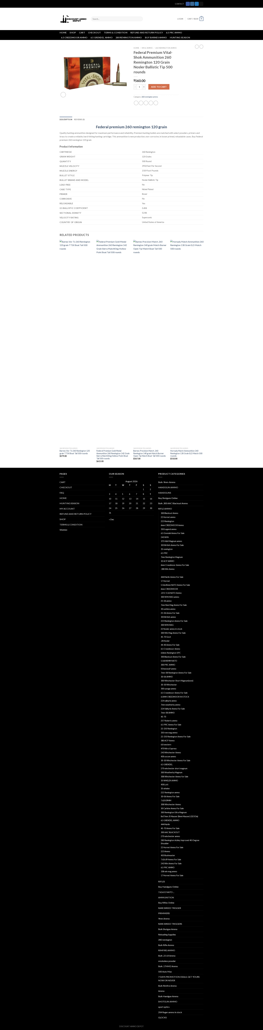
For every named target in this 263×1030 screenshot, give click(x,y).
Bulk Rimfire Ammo (167, 985)
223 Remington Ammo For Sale (174, 621)
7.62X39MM (166, 800)
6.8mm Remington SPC (171, 653)
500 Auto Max (165, 971)
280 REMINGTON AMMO (129, 37)
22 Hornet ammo (168, 517)
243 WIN (165, 537)
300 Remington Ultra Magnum (174, 812)
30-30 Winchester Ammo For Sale (175, 760)
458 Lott (164, 784)
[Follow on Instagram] (192, 4)
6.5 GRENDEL (167, 764)
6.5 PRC (164, 553)
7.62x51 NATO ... (166, 892)
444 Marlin (165, 824)
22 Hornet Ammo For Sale (172, 847)
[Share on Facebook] (136, 103)
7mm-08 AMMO (168, 713)
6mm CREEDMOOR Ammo (172, 525)
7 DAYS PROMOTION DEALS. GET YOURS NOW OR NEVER (179, 978)
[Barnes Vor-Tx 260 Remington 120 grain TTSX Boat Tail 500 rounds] (76, 343)
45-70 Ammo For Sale (170, 828)
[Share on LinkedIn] (156, 103)
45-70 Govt (166, 637)
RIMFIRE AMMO (166, 950)
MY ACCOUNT (67, 508)
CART (82, 32)
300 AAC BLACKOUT (170, 832)
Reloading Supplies (167, 934)
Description (66, 119)
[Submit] (140, 19)
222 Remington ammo (170, 792)
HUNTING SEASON (180, 37)
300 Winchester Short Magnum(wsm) (177, 681)
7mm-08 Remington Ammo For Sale (176, 673)
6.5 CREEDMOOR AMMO (74, 37)
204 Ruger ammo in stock (170, 1012)
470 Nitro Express (169, 748)
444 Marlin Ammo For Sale (172, 577)
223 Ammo (165, 851)
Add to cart (159, 86)
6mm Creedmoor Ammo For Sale (175, 565)
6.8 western (166, 744)
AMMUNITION (166, 897)
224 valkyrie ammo (169, 701)
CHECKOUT (94, 32)
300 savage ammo (168, 688)
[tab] (66, 119)
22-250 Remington (169, 728)
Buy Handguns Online (168, 886)
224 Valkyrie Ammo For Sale (173, 709)
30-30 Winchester (169, 685)
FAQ (62, 492)
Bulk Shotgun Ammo (167, 929)
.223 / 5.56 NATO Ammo (171, 593)
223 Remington (167, 521)
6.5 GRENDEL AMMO (102, 37)
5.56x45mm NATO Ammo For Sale (175, 585)
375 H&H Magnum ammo (171, 541)
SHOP (73, 32)
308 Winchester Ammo (171, 804)
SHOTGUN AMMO (167, 1001)
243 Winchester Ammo (171, 752)
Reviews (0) (79, 119)
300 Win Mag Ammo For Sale (173, 633)
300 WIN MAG (167, 625)
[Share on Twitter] (141, 103)
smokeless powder (167, 961)
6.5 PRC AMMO (174, 32)
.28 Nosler (165, 641)
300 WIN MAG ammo (170, 597)
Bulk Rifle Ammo (166, 945)
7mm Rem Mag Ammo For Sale (174, 605)
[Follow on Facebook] (188, 4)
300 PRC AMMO (168, 665)
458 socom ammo (168, 756)
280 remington (165, 939)
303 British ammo (168, 617)
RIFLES (161, 881)
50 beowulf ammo (168, 669)
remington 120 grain (149, 127)
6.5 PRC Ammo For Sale (171, 724)
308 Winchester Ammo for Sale (174, 776)
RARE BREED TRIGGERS (170, 923)
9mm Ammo (164, 918)
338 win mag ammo (169, 871)
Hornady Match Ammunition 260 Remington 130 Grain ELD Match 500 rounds (186, 453)
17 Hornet (165, 581)
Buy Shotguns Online (168, 498)
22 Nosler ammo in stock (171, 629)
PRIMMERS (164, 913)
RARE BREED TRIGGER (169, 908)
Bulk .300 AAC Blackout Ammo (173, 503)
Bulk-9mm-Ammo (166, 482)
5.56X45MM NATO (169, 661)
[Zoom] (63, 94)
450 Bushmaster (168, 855)
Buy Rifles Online (166, 902)
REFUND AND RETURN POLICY (146, 32)
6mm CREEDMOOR (169, 589)
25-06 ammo (166, 601)
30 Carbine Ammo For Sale (172, 808)
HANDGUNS (164, 492)
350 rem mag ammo (169, 732)
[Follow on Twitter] (197, 4)
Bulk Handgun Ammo (168, 996)
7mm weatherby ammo (170, 705)
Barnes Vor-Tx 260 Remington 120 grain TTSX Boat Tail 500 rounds (75, 452)
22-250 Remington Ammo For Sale (176, 736)
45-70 (163, 717)
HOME (63, 32)
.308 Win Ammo (168, 569)
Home (136, 48)
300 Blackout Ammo (169, 513)
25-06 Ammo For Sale (170, 613)
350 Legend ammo (169, 529)
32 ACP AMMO (167, 561)
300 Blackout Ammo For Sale (173, 657)
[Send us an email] (201, 4)
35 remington (167, 549)
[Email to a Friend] (146, 103)
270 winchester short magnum (174, 768)
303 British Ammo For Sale (172, 545)
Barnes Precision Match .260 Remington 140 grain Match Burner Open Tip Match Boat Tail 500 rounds (149, 453)
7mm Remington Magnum (172, 557)
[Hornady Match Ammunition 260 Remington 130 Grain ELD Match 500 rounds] (187, 343)
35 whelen (165, 788)
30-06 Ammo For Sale (170, 796)
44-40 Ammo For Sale (170, 645)
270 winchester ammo (170, 836)
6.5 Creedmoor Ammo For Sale (174, 693)
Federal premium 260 (114, 127)
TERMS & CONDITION (115, 32)
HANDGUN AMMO (168, 487)
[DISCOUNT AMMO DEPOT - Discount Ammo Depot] (73, 18)
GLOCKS (162, 1017)
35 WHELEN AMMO (169, 780)
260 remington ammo (166, 48)
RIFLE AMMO (147, 48)
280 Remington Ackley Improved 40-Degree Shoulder (180, 842)
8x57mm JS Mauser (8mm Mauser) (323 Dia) (179, 816)
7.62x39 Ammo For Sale (171, 859)
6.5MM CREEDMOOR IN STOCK (175, 697)
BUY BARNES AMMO (156, 37)
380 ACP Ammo (168, 740)
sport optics (164, 1007)
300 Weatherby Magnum (171, 772)
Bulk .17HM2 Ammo (168, 966)
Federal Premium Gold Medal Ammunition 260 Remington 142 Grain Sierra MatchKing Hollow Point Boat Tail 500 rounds (113, 455)
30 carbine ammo (168, 609)
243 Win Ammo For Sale (171, 863)
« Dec (111, 519)
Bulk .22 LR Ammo (166, 955)
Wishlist (63, 529)
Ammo (161, 991)
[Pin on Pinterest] (151, 103)
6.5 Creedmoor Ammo (170, 649)
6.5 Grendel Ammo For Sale (172, 533)
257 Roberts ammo (169, 720)
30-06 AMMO (167, 677)
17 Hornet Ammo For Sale (172, 875)
